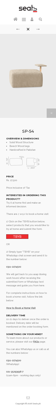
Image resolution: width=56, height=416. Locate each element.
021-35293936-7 (14, 371)
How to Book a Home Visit (21, 308)
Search (40, 19)
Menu (24, 19)
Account (32, 19)
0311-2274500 (13, 266)
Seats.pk (37, 404)
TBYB (17, 236)
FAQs (36, 341)
